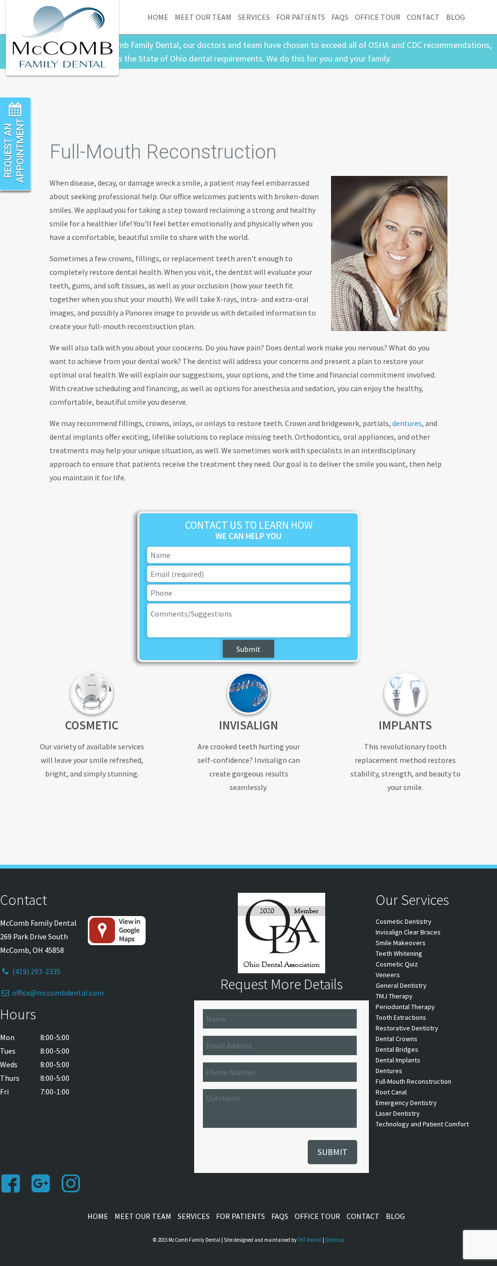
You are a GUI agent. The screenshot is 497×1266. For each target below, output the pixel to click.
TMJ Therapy (394, 996)
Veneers (388, 974)
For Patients (300, 17)
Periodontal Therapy (405, 1006)
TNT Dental (310, 1239)
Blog (455, 17)
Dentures (389, 1070)
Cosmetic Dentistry (403, 921)
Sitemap (335, 1239)
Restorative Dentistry (407, 1028)
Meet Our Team (203, 17)
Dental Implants (398, 1060)
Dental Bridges (397, 1049)
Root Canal (391, 1092)
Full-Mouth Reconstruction (413, 1081)
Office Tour (377, 17)
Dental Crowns (396, 1038)
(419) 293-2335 (36, 971)
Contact (423, 17)
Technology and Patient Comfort (422, 1124)
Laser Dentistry (398, 1113)
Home (158, 17)
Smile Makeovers (401, 942)
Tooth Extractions (401, 1017)
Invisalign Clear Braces (408, 932)
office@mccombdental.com (57, 992)
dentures (407, 423)
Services (254, 17)
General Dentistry (401, 985)
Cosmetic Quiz (397, 964)
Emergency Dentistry (406, 1102)
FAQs (339, 17)
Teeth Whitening (399, 953)
